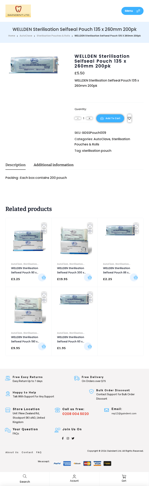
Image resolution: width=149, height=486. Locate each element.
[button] (57, 61)
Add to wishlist (129, 118)
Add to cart (113, 118)
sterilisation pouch (96, 151)
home (11, 35)
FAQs (16, 433)
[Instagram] (68, 438)
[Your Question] (7, 430)
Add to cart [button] (42, 277)
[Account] (74, 476)
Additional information (54, 165)
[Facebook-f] (62, 438)
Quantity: (80, 109)
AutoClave (26, 35)
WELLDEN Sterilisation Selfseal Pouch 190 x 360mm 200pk (24, 341)
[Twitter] (73, 438)
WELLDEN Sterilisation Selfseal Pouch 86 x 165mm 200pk (116, 272)
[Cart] (124, 476)
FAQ (39, 452)
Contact (27, 452)
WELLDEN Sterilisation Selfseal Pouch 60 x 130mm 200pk (70, 341)
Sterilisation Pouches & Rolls (53, 35)
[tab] (15, 166)
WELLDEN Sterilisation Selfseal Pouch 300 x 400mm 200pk (70, 272)
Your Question (25, 429)
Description (15, 165)
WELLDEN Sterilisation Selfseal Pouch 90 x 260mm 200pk (24, 272)
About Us (12, 452)
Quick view (44, 231)
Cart (124, 481)
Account (74, 481)
